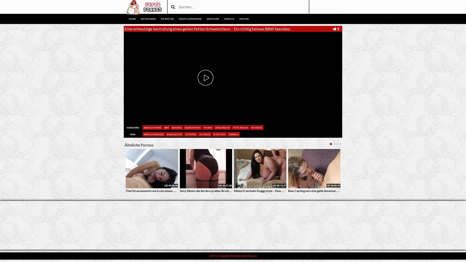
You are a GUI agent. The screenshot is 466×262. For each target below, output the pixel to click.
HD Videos (256, 127)
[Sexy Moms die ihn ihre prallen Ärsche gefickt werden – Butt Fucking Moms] (206, 168)
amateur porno (152, 127)
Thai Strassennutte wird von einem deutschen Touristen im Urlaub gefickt (175, 190)
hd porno (190, 134)
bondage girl (174, 134)
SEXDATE (229, 19)
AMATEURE (213, 19)
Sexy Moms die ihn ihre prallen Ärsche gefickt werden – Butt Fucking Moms (230, 190)
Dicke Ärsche (222, 127)
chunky (208, 127)
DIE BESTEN (167, 19)
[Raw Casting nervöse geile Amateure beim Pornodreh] (314, 168)
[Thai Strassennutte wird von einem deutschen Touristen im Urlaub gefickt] (152, 168)
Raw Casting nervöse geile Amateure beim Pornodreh (324, 190)
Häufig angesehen (190, 19)
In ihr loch (219, 134)
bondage (177, 127)
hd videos (204, 134)
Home (132, 19)
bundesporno (193, 127)
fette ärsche (240, 127)
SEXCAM (244, 19)
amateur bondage (154, 134)
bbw (166, 127)
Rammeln (233, 134)
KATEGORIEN (148, 19)
